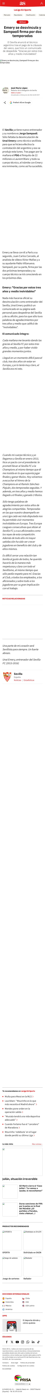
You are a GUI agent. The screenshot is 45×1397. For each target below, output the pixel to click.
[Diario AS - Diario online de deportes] (22, 3)
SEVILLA (22, 22)
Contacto (5, 1363)
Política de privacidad (27, 1363)
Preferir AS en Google (22, 102)
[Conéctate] (41, 3)
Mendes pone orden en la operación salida (17, 1110)
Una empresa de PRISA (22, 1378)
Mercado (7, 15)
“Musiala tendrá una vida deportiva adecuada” (22, 1118)
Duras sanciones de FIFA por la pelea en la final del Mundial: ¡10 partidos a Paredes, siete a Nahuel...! (30, 1208)
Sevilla (18, 674)
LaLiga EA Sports (22, 10)
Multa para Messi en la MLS (18, 1096)
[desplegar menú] (3, 3)
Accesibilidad (6, 1369)
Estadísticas (29, 680)
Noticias (17, 680)
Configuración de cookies (25, 1366)
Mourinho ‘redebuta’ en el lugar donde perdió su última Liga (20, 1133)
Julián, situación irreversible (19, 1179)
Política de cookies (8, 1366)
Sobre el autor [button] (16, 93)
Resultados (18, 15)
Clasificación (30, 15)
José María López (19, 88)
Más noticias (36, 1144)
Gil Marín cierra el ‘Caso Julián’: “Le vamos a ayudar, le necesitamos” (30, 1188)
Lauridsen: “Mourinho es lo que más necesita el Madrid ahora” (20, 1102)
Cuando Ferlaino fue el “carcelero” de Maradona (22, 1126)
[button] (4, 102)
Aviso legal (14, 1363)
